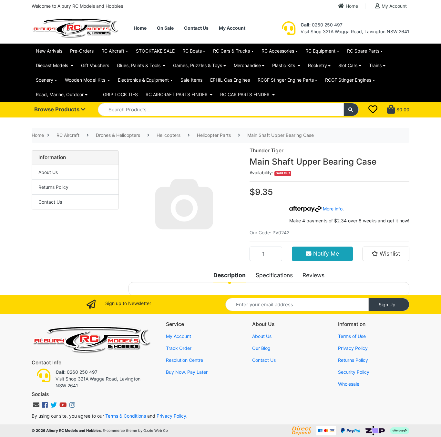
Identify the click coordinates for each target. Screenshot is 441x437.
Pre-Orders (82, 51)
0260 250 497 (322, 24)
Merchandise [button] (247, 65)
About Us (48, 172)
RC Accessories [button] (278, 51)
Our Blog (261, 348)
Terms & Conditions (125, 416)
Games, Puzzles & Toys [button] (197, 65)
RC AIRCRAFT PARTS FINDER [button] (177, 94)
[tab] (229, 275)
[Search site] (351, 109)
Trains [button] (375, 65)
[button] (386, 254)
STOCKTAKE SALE (155, 51)
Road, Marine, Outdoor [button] (60, 94)
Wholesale (348, 384)
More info (332, 208)
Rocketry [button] (317, 65)
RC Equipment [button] (320, 51)
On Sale (165, 28)
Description (229, 275)
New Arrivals (49, 51)
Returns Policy (53, 187)
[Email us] (36, 405)
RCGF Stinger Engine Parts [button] (286, 80)
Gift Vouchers (95, 65)
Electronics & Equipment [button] (143, 80)
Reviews (313, 275)
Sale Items (191, 80)
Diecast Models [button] (52, 65)
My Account (394, 6)
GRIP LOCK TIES (120, 94)
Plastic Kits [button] (284, 65)
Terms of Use (352, 336)
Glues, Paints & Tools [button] (139, 65)
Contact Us (196, 28)
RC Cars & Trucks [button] (231, 51)
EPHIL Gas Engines (230, 80)
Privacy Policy (353, 348)
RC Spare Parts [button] (363, 51)
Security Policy (353, 372)
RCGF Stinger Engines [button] (348, 80)
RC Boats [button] (192, 51)
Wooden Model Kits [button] (86, 80)
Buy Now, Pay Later (187, 372)
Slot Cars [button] (347, 65)
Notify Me (325, 253)
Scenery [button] (44, 80)
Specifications (274, 275)
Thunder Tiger (266, 150)
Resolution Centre (184, 360)
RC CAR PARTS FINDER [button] (245, 94)
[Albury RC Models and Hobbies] (75, 27)
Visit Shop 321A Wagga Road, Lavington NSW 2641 (355, 31)
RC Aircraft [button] (112, 51)
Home (352, 6)
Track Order (178, 348)
